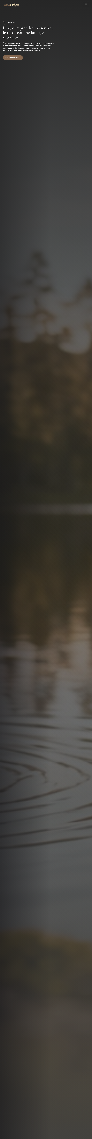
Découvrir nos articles (13, 57)
